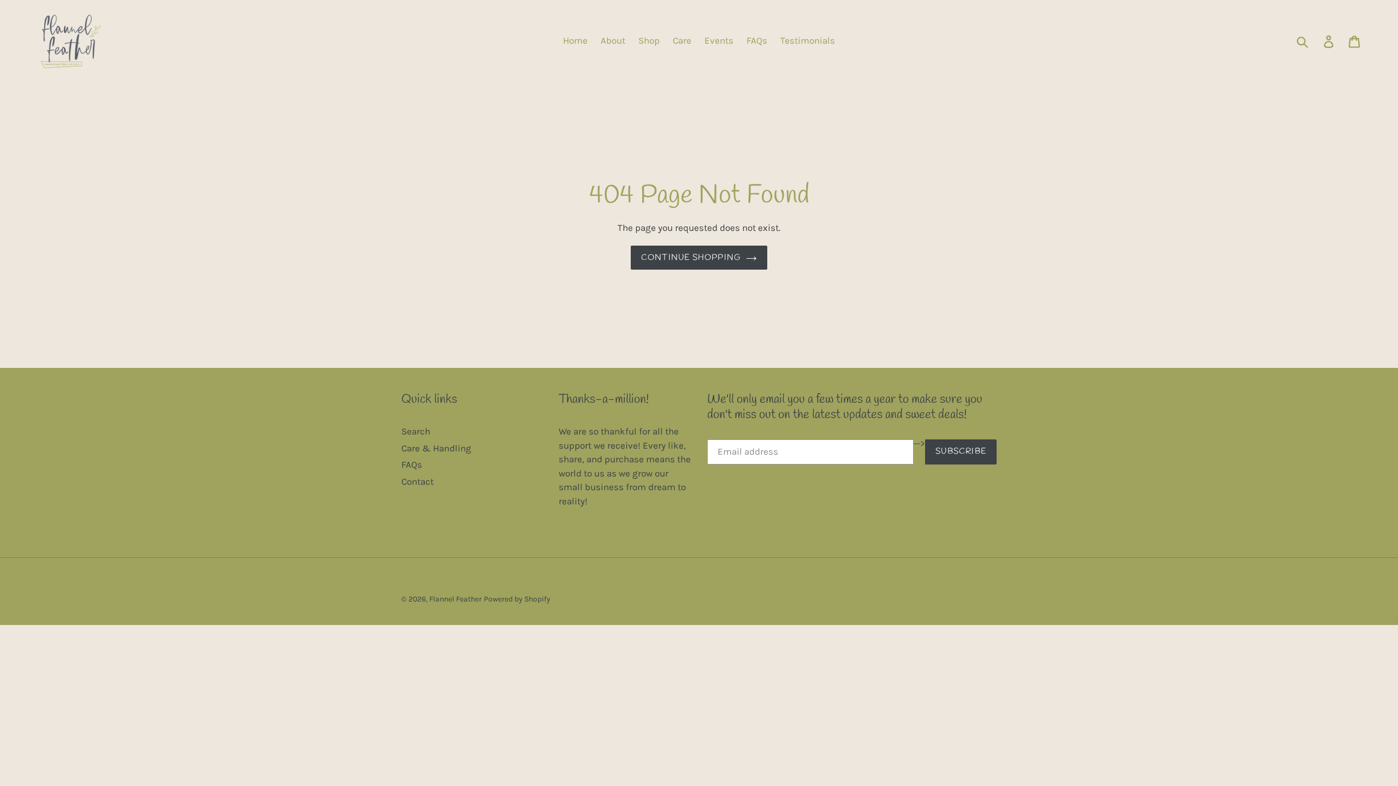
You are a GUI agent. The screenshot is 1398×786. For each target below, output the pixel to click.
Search (415, 431)
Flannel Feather (455, 599)
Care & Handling (436, 448)
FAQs (411, 464)
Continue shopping (691, 257)
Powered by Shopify (517, 599)
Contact (417, 481)
